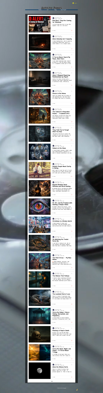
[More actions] (72, 18)
